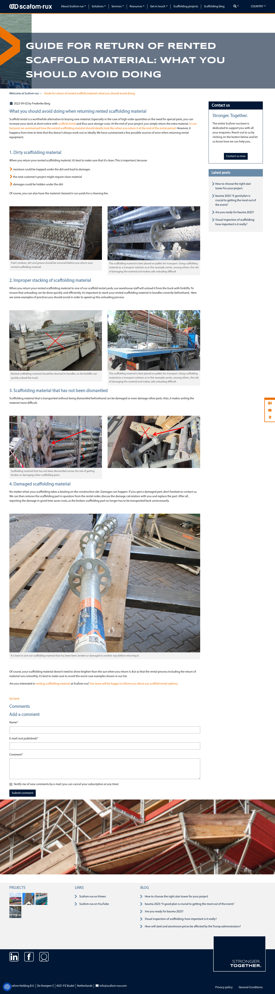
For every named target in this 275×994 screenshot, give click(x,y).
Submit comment (22, 793)
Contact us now (235, 156)
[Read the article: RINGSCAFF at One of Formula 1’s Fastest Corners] (15, 898)
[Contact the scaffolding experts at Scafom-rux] (44, 959)
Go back (14, 698)
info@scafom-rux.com (113, 985)
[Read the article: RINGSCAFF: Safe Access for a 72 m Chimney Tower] (28, 898)
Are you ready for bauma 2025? (234, 212)
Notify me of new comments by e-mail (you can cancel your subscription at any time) (66, 784)
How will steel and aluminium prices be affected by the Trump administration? (193, 926)
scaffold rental (67, 123)
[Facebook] (29, 959)
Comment (16, 754)
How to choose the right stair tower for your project (176, 896)
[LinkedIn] (14, 959)
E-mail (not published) (23, 738)
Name (13, 722)
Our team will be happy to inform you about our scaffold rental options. (134, 683)
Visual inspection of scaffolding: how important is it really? (181, 919)
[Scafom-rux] (30, 6)
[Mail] (270, 411)
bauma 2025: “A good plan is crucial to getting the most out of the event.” (235, 200)
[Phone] (270, 403)
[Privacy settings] (7, 987)
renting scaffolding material (53, 683)
